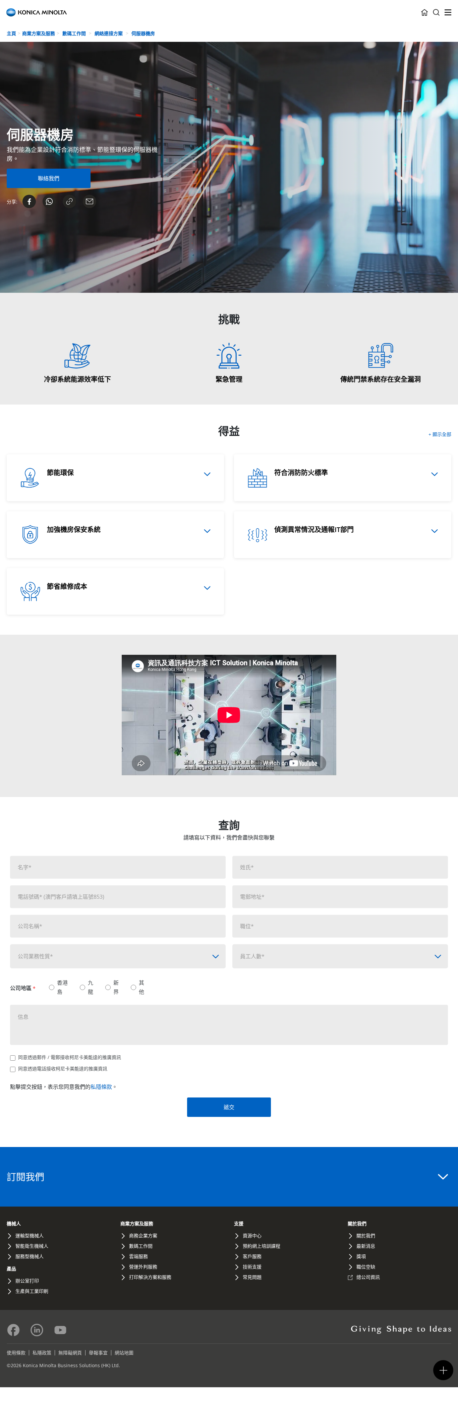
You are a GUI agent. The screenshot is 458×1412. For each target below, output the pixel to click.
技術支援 (252, 1266)
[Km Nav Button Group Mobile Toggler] (443, 1370)
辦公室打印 (27, 1280)
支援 (238, 1223)
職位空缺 (365, 1266)
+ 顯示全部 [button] (439, 434)
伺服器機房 (143, 33)
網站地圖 (124, 1352)
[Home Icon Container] (424, 12)
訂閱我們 (25, 1176)
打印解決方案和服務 (150, 1277)
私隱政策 (42, 1352)
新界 (116, 987)
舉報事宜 (98, 1352)
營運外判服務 (143, 1266)
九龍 (90, 987)
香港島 (62, 987)
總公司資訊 (368, 1277)
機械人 (14, 1223)
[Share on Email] (89, 201)
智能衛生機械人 (31, 1246)
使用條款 (16, 1352)
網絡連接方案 (109, 33)
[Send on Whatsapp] (49, 201)
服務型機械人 (29, 1256)
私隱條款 (101, 1086)
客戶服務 (252, 1256)
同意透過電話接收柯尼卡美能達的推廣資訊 (62, 1068)
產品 (11, 1268)
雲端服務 (138, 1256)
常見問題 (252, 1277)
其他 (141, 987)
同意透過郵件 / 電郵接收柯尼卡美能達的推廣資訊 (69, 1057)
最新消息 (365, 1246)
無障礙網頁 (70, 1352)
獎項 (361, 1256)
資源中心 (252, 1235)
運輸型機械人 (29, 1235)
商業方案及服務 (38, 33)
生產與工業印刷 (31, 1291)
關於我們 (357, 1223)
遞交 (229, 1107)
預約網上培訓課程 (261, 1246)
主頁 (11, 33)
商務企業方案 (143, 1235)
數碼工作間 (74, 33)
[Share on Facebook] (29, 201)
